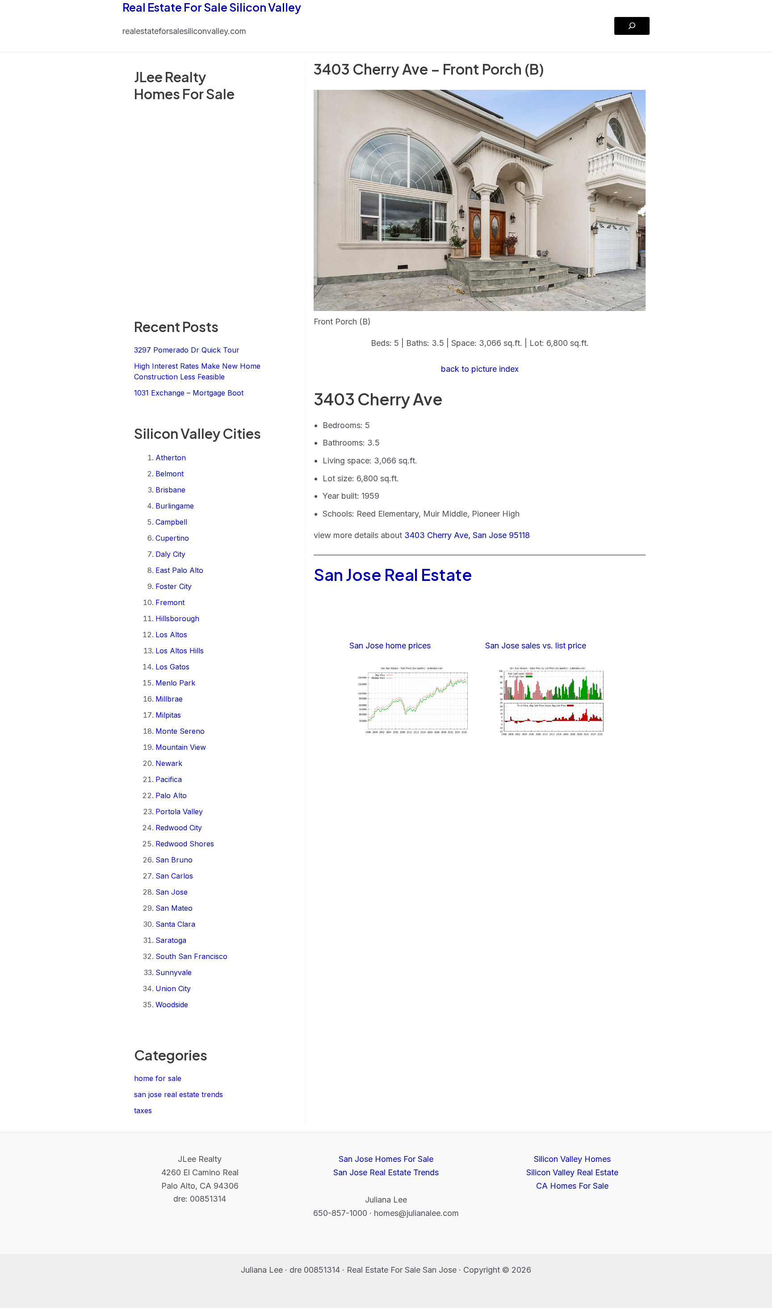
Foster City (173, 586)
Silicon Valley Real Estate (572, 1172)
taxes (143, 1110)
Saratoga (170, 940)
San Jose (171, 891)
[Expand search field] (632, 26)
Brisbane (170, 489)
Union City (173, 988)
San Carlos (174, 875)
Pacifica (168, 779)
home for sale (157, 1078)
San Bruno (174, 859)
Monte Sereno (180, 731)
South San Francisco (191, 956)
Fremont (170, 602)
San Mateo (174, 908)
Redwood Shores (184, 843)
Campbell (171, 521)
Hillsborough (177, 618)
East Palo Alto (179, 570)
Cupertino (172, 538)
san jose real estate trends (178, 1094)
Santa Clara (175, 924)
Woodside (171, 1004)
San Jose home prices (390, 645)
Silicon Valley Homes (572, 1159)
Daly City (170, 554)
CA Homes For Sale (572, 1185)
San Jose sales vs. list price (535, 645)
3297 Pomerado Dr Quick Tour (186, 349)
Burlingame (174, 505)
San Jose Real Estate (393, 574)
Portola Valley (179, 811)
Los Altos (171, 634)
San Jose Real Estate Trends (386, 1172)
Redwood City (178, 827)
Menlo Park (175, 682)
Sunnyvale (173, 972)
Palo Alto (171, 795)
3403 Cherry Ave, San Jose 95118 (467, 535)
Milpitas (168, 715)
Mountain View (180, 747)
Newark (168, 763)
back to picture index (480, 369)
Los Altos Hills (179, 650)
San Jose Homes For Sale (386, 1159)
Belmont (169, 473)
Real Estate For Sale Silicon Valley (211, 7)
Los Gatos (172, 666)
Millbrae (169, 698)
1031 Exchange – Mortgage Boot (188, 392)
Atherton (170, 457)
